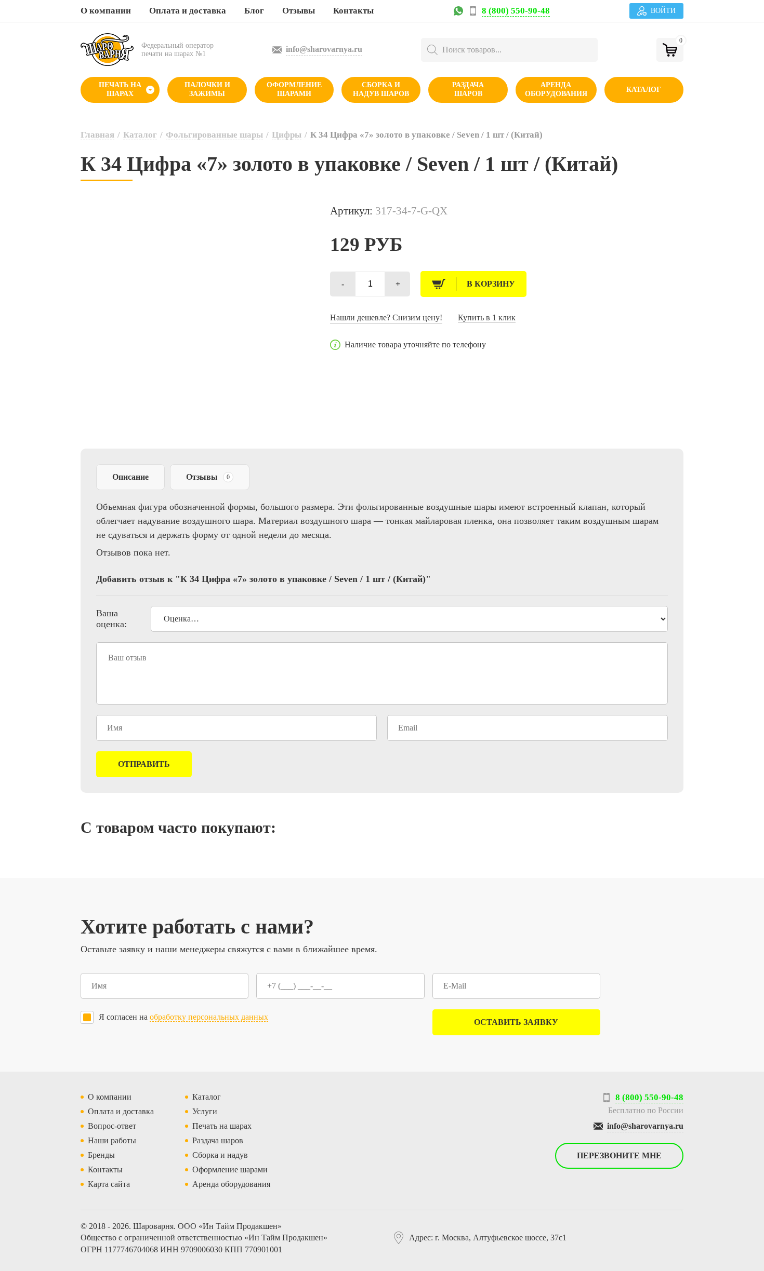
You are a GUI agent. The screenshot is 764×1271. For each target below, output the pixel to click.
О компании (106, 11)
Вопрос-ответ (112, 1125)
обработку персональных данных (209, 1016)
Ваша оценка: (111, 618)
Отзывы (298, 11)
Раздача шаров (468, 89)
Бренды (101, 1155)
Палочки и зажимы (207, 89)
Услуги (204, 1111)
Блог (254, 11)
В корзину (491, 283)
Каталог (643, 89)
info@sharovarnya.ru (324, 49)
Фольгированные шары (214, 135)
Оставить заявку (516, 1022)
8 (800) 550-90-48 (516, 11)
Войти (663, 11)
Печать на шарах (120, 89)
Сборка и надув (220, 1155)
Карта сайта (109, 1184)
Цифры (286, 135)
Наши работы (112, 1140)
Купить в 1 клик (487, 317)
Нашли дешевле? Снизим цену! (386, 317)
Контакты (353, 11)
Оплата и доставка (187, 11)
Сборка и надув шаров (381, 89)
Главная (97, 135)
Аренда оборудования (556, 89)
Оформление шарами (294, 89)
